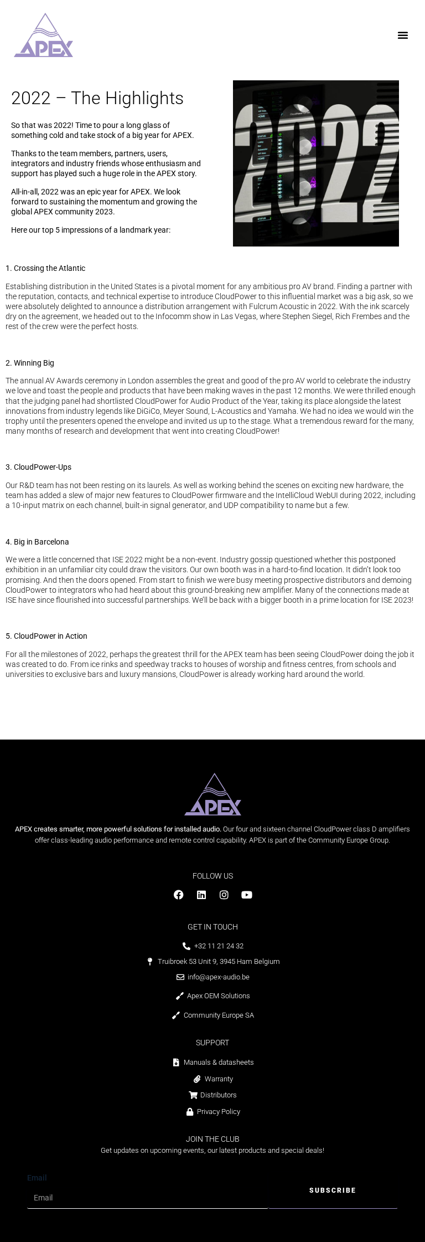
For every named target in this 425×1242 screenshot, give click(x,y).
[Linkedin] (201, 895)
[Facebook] (179, 895)
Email (37, 1177)
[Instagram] (224, 895)
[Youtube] (247, 895)
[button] (403, 35)
